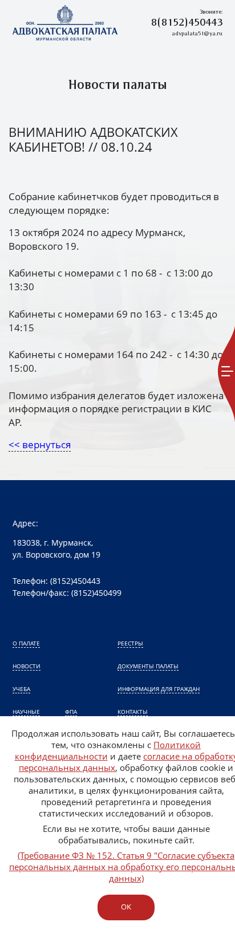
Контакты (133, 712)
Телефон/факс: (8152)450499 (67, 592)
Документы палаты (148, 666)
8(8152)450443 (186, 23)
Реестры (130, 643)
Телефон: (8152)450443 (56, 580)
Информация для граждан (159, 689)
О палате (26, 643)
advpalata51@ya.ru (197, 33)
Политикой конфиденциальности (108, 750)
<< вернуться (40, 444)
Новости (26, 666)
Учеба (21, 689)
